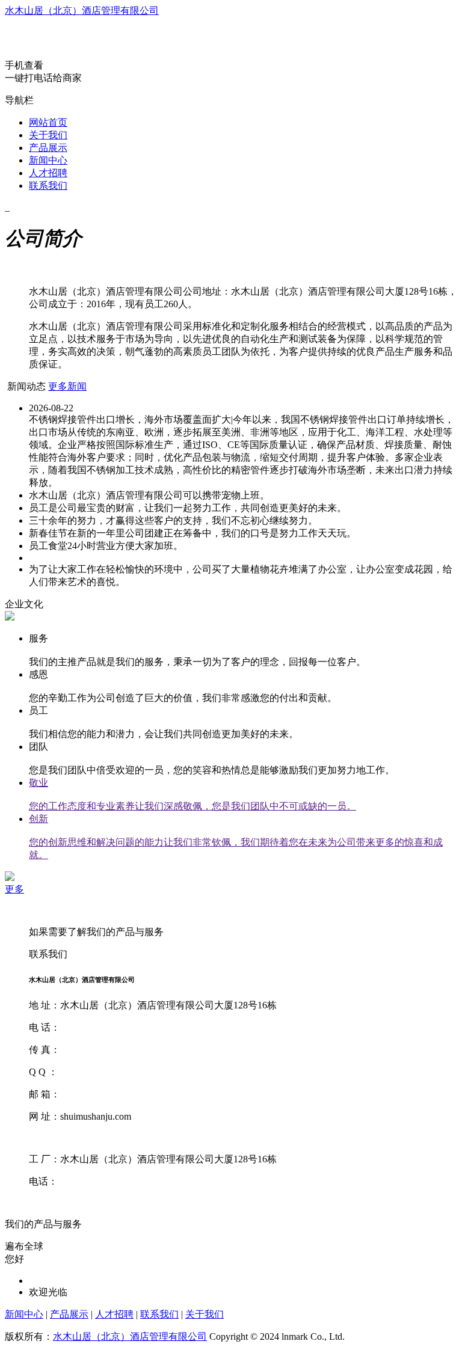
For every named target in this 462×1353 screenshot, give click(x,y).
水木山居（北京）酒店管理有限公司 (82, 10)
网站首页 (48, 122)
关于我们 (48, 135)
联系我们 (48, 185)
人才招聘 (48, 173)
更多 (14, 889)
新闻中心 (48, 160)
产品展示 (48, 148)
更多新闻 (67, 386)
